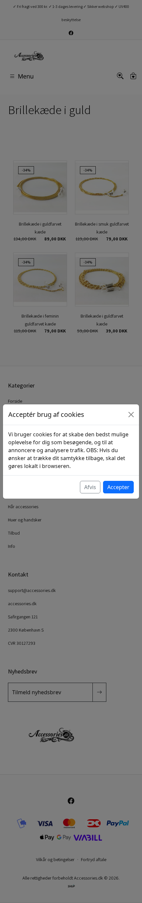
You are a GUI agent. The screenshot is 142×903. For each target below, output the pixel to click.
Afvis (90, 487)
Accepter (118, 487)
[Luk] (131, 414)
